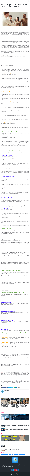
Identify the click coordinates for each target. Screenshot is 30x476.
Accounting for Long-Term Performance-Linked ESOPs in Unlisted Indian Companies (16, 429)
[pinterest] (15, 470)
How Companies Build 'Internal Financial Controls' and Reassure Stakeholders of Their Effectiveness (17, 426)
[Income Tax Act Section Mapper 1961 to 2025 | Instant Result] (15, 438)
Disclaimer (20, 474)
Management (6, 454)
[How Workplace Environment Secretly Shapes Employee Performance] (24, 401)
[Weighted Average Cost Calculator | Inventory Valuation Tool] (3, 446)
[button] (1, 1)
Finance (2, 454)
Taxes (10, 454)
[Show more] (19, 387)
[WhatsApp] (14, 387)
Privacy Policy (16, 474)
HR (2, 385)
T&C (22, 474)
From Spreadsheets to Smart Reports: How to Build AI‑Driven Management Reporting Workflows (14, 422)
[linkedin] (18, 470)
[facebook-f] (11, 470)
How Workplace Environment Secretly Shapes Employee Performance (23, 406)
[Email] (18, 387)
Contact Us (12, 474)
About (9, 474)
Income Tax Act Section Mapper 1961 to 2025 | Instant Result (11, 443)
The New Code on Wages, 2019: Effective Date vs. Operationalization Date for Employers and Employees (15, 406)
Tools (24, 454)
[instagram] (17, 470)
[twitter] (13, 470)
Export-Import (16, 454)
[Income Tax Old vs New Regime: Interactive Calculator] (3, 449)
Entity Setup (20, 454)
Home (7, 474)
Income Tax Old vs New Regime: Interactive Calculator (12, 449)
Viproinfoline (5, 1)
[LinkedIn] (16, 387)
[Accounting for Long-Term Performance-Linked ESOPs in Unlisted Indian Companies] (3, 429)
